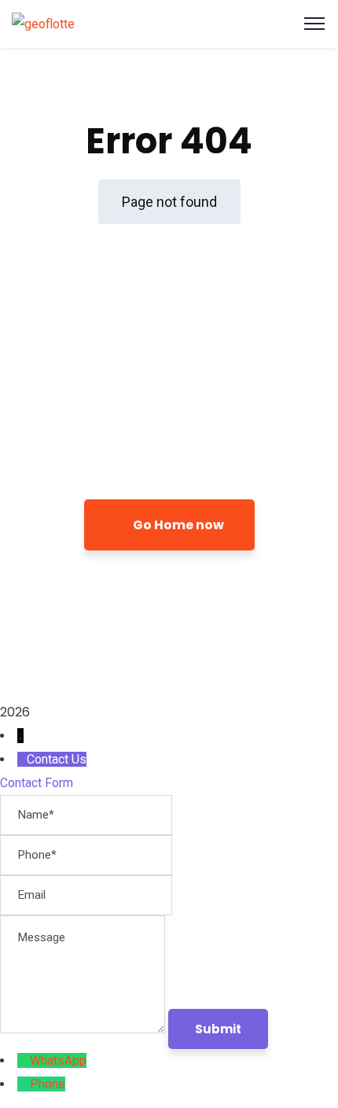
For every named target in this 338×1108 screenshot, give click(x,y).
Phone (47, 1084)
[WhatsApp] (23, 1060)
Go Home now (177, 525)
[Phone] (23, 1084)
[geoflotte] (43, 23)
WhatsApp (58, 1060)
